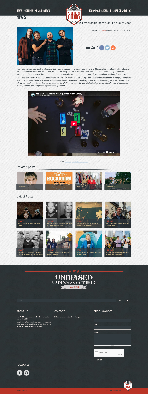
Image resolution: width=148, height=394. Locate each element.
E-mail (96, 324)
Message (97, 332)
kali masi (68, 162)
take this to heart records (80, 162)
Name (96, 317)
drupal (25, 390)
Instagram (26, 373)
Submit (99, 360)
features (28, 10)
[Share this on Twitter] (107, 47)
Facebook (20, 373)
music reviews (42, 10)
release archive (118, 10)
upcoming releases (98, 10)
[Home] (74, 14)
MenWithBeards (117, 390)
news (19, 10)
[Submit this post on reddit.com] (113, 47)
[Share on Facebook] (101, 47)
